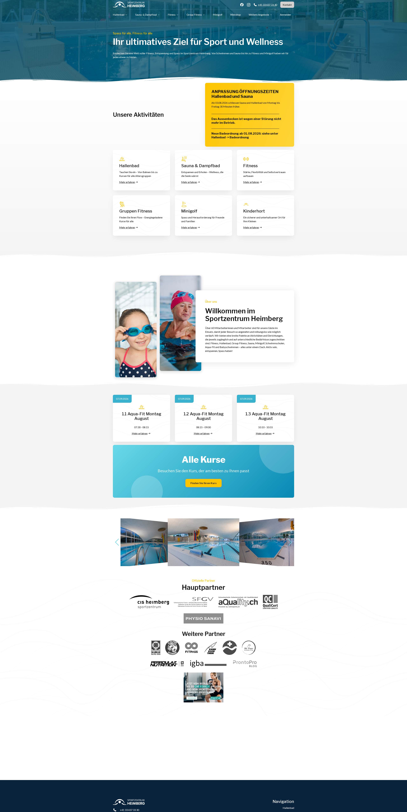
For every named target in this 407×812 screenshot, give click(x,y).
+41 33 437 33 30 (129, 809)
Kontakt (287, 4)
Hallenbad (288, 807)
